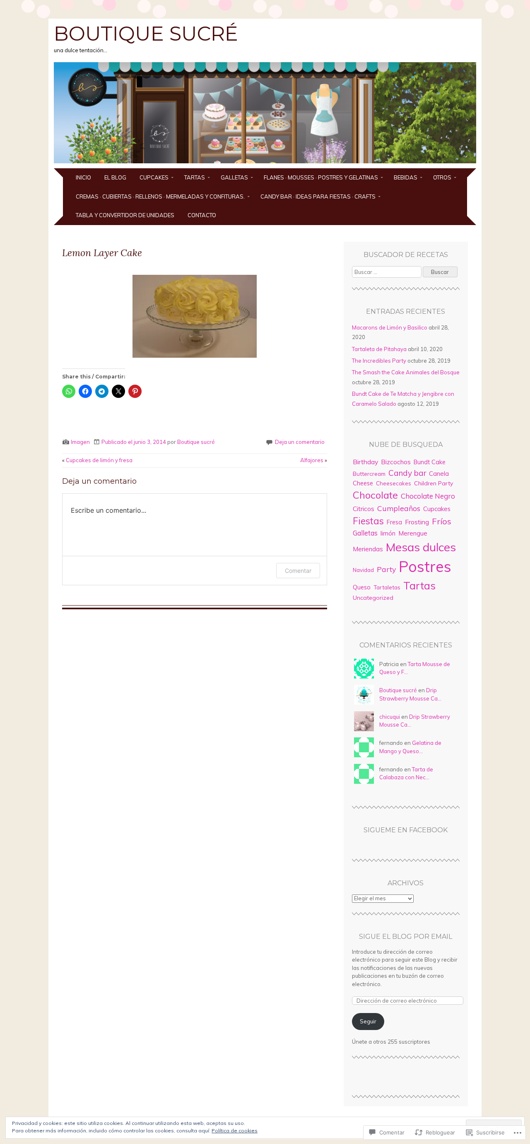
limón (388, 533)
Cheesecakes (393, 483)
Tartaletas (386, 587)
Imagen (80, 442)
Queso (362, 587)
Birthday (365, 462)
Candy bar (407, 473)
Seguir (368, 1021)
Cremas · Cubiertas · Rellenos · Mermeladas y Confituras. (160, 196)
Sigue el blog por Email (405, 936)
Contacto (202, 215)
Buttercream (369, 473)
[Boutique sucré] (265, 163)
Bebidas (405, 177)
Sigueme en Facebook (406, 830)
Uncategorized (373, 597)
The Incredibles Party (379, 360)
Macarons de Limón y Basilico (389, 327)
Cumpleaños (398, 508)
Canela (439, 473)
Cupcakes (154, 177)
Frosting (417, 522)
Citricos (363, 509)
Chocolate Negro (428, 496)
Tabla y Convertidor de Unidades (125, 215)
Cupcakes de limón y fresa (97, 460)
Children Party (433, 483)
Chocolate (375, 495)
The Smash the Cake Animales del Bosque (406, 372)
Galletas (234, 177)
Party (386, 569)
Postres (425, 566)
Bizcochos (396, 462)
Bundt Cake (430, 462)
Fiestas (368, 521)
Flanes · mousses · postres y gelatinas (321, 177)
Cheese (363, 483)
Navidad (363, 570)
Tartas (194, 177)
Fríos (441, 521)
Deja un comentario (300, 442)
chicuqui (389, 716)
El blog (115, 177)
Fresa (394, 522)
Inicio (83, 177)
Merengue (412, 533)
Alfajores (313, 460)
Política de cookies (235, 1130)
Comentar (298, 570)
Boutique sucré (146, 34)
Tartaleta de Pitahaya (379, 349)
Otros (442, 177)
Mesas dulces (421, 547)
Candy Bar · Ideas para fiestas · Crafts (318, 196)
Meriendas (368, 549)
